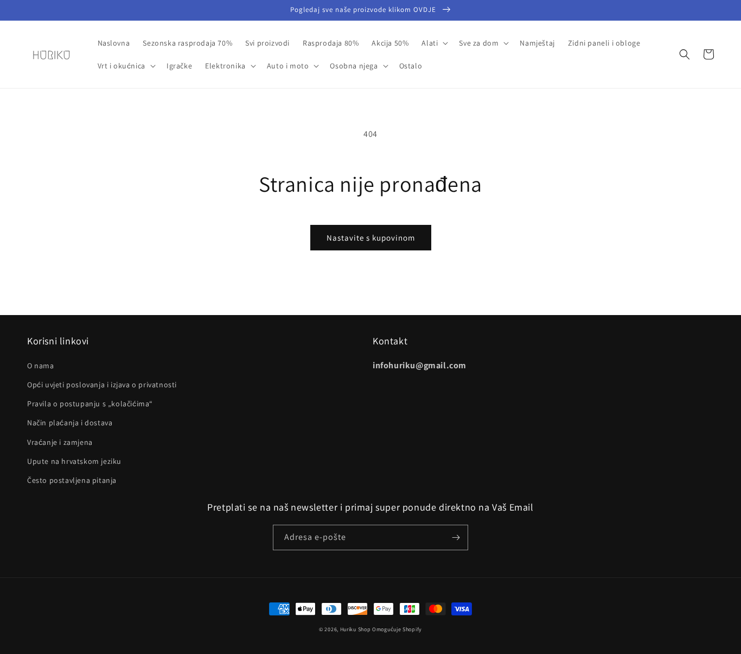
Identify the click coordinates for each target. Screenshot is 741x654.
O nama (40, 365)
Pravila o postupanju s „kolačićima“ (90, 403)
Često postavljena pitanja (72, 480)
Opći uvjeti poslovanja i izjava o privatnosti (102, 384)
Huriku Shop (355, 629)
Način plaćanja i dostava (69, 422)
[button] (433, 43)
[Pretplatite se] (456, 537)
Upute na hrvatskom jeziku (74, 461)
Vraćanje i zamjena (60, 442)
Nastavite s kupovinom (371, 237)
